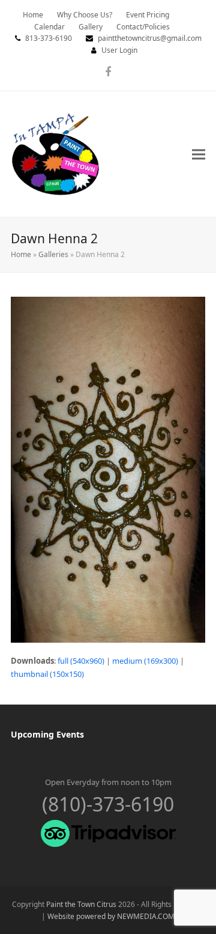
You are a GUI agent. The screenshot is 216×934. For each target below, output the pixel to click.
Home (21, 254)
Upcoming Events (47, 734)
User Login (119, 50)
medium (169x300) (145, 660)
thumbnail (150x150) (47, 674)
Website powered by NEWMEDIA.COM (111, 916)
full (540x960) (81, 660)
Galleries (53, 254)
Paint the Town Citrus (81, 904)
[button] (198, 154)
